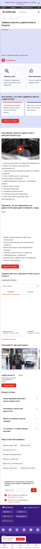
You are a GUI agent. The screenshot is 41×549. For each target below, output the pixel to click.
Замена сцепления (10, 468)
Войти (12, 547)
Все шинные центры (8, 339)
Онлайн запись (9, 385)
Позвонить (28, 547)
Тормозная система (27, 468)
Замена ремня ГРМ (10, 445)
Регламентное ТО (9, 450)
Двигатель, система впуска (13, 463)
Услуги (11, 17)
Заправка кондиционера (12, 454)
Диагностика (25, 445)
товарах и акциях (14, 502)
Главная (3, 17)
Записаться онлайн (10, 121)
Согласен (20, 539)
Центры (13, 7)
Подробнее (20, 4)
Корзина (20, 547)
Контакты (8, 521)
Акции (8, 516)
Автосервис (18, 17)
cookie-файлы (7, 540)
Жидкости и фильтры (10, 459)
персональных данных (15, 497)
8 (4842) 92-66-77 (27, 7)
